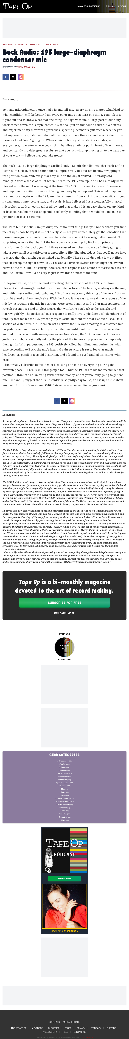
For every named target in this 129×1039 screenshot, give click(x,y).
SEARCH (122, 6)
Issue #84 (34, 44)
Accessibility (50, 1032)
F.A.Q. (65, 1032)
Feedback (96, 1028)
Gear (21, 44)
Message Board (71, 1022)
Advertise (37, 1028)
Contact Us (80, 1032)
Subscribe (53, 1028)
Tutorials (54, 1022)
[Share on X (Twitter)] (13, 77)
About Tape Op (18, 1028)
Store (68, 1028)
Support (111, 1028)
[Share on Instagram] (21, 77)
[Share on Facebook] (6, 77)
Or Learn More (64, 613)
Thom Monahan (26, 67)
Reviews (8, 44)
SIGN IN (109, 6)
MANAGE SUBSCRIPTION (89, 6)
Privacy (81, 1028)
